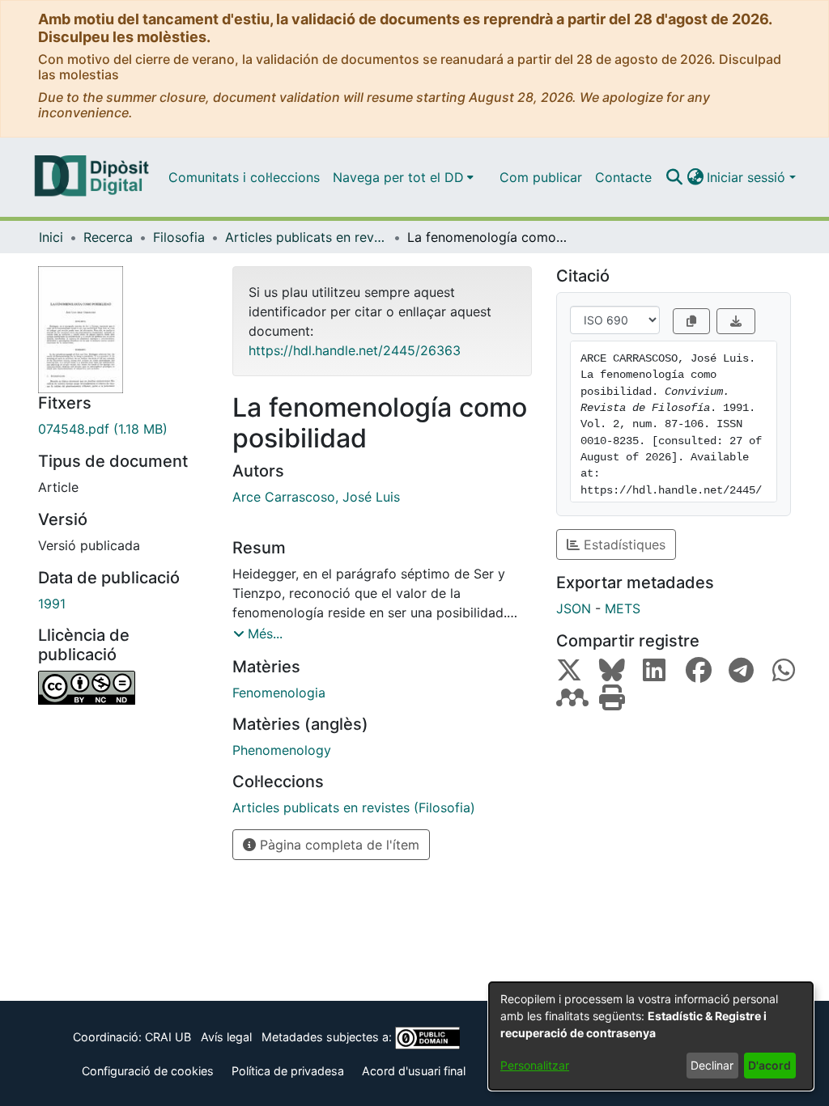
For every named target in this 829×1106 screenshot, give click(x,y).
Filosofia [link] (179, 237)
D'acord (769, 1065)
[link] (123, 429)
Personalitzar (534, 1065)
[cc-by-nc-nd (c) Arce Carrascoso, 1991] (123, 688)
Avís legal (226, 1037)
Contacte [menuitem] (623, 177)
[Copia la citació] (691, 321)
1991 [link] (52, 603)
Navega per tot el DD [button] (398, 177)
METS (622, 608)
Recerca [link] (108, 237)
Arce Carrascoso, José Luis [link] (316, 497)
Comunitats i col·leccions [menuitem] (244, 177)
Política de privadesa (288, 1071)
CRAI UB (168, 1037)
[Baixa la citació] (735, 321)
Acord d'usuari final (414, 1071)
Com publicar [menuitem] (541, 177)
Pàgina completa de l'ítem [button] (337, 845)
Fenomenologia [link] (278, 692)
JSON (573, 608)
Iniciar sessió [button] (748, 177)
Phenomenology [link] (281, 750)
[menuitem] (403, 177)
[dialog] (651, 1036)
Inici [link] (51, 237)
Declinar (712, 1065)
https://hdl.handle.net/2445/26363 (355, 350)
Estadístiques (622, 544)
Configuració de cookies (148, 1071)
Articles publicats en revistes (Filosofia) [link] (306, 237)
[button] (674, 177)
